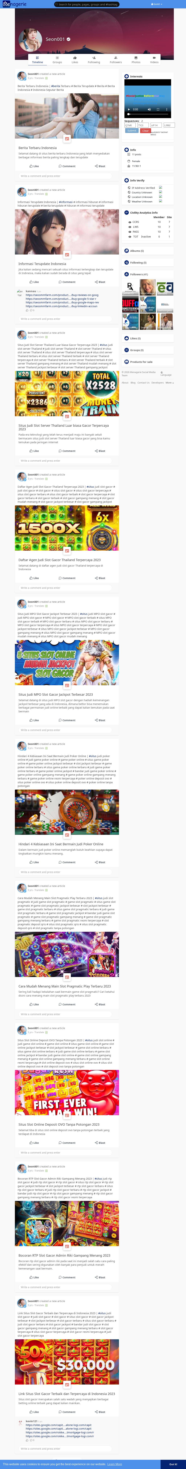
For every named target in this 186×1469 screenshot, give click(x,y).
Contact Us (143, 382)
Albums (135, 250)
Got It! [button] (173, 1464)
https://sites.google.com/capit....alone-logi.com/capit (58, 1425)
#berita (55, 86)
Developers (157, 382)
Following (136, 262)
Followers (136, 274)
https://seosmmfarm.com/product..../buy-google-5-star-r (61, 298)
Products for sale (141, 361)
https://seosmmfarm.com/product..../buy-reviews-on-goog (62, 295)
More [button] (169, 382)
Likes (133, 338)
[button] (88, 4)
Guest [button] (156, 4)
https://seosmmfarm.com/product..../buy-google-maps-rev (62, 302)
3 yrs (30, 78)
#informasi (66, 202)
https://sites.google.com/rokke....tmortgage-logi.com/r (60, 1432)
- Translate (39, 78)
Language (166, 374)
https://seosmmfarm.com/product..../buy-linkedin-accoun (61, 306)
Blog (133, 382)
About (125, 382)
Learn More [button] (114, 1464)
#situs (103, 345)
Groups (135, 350)
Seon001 (56, 39)
